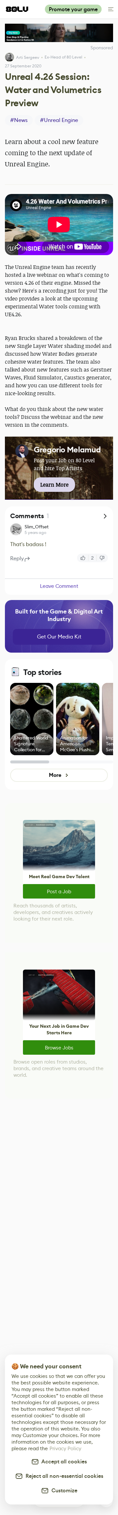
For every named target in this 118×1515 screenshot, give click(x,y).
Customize (63, 1490)
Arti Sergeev (27, 57)
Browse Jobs (59, 1048)
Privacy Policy (65, 1448)
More (55, 775)
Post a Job (59, 891)
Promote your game (73, 9)
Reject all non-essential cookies (63, 1476)
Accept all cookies (63, 1461)
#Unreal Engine (59, 120)
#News (19, 120)
